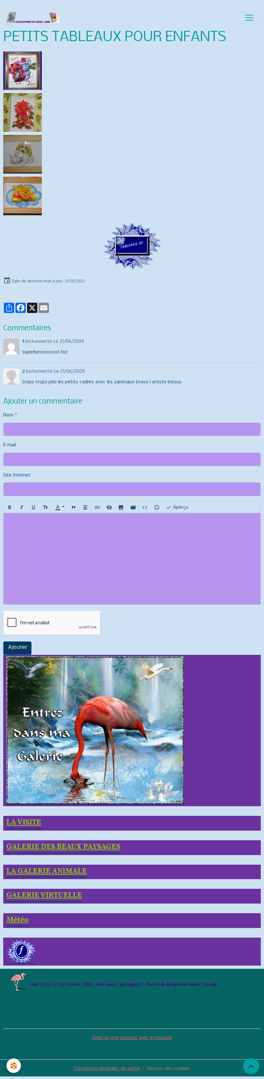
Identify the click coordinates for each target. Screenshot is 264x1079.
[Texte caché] (109, 507)
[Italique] (21, 507)
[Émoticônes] (157, 507)
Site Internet (17, 476)
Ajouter (17, 647)
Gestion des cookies (168, 1069)
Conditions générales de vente (107, 1069)
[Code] (145, 507)
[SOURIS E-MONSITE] (22, 71)
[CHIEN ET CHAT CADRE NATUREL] (22, 154)
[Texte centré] (85, 507)
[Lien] (97, 507)
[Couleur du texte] (60, 507)
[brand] (34, 18)
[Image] (121, 507)
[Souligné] (33, 507)
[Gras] (10, 507)
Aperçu (180, 508)
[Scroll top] (251, 1066)
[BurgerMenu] (249, 18)
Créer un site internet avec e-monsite (132, 1038)
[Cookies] (13, 1065)
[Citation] (73, 507)
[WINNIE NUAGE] (22, 196)
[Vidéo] (133, 507)
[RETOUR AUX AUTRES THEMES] (132, 246)
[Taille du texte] (45, 507)
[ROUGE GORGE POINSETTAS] (22, 113)
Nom (8, 416)
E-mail (9, 446)
